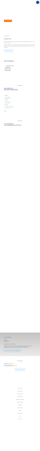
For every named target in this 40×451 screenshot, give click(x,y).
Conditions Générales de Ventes (9, 434)
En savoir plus (8, 20)
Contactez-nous (20, 369)
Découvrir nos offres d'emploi (12, 350)
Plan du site (25, 434)
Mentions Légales (19, 434)
